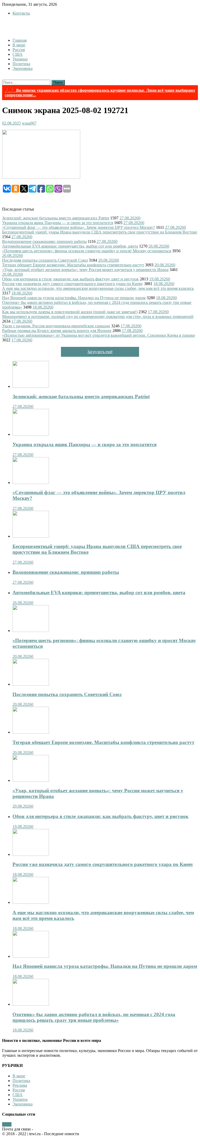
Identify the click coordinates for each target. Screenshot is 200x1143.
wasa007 (29, 123)
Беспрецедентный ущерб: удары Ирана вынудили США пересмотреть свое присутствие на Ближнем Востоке (99, 232)
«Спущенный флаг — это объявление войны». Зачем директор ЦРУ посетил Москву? (78, 227)
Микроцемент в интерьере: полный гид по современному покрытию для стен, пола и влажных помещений (97, 316)
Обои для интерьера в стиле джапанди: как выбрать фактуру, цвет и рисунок (70, 279)
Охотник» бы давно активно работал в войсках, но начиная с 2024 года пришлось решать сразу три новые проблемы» (93, 1017)
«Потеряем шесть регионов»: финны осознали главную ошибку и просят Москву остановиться (86, 251)
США (17, 54)
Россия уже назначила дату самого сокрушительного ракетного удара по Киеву (72, 283)
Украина (20, 59)
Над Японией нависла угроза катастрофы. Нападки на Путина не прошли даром (74, 298)
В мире (18, 45)
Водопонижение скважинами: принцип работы (44, 241)
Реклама (19, 1085)
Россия (18, 49)
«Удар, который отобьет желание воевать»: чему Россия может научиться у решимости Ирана (85, 269)
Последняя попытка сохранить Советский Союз (45, 260)
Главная (19, 40)
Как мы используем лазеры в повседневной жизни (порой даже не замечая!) (70, 312)
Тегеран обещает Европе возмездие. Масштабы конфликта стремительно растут (73, 265)
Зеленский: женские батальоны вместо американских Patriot (55, 218)
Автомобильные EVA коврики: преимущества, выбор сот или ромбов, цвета (70, 246)
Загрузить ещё (100, 351)
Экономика (22, 68)
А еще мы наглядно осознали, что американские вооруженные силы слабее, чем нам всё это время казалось (98, 288)
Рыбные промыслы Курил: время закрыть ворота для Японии (56, 330)
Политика (21, 64)
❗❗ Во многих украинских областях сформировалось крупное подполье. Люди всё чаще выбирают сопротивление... (100, 92)
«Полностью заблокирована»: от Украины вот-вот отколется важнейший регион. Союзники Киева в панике (98, 335)
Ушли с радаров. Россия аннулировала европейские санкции (56, 326)
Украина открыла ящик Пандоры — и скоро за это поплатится (57, 222)
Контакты (21, 13)
